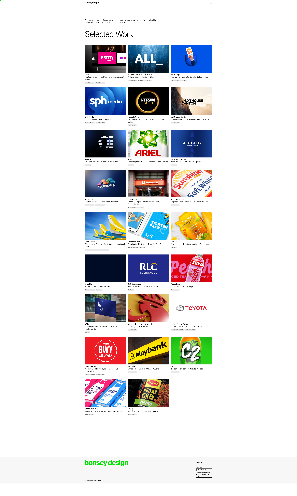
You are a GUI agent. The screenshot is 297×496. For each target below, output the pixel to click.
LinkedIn (198, 465)
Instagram (199, 467)
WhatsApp (199, 462)
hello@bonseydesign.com (203, 472)
